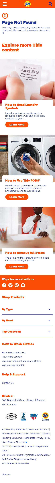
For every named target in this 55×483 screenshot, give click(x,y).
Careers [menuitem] (46, 433)
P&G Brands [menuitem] (8, 400)
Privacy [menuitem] (5, 438)
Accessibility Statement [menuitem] (14, 429)
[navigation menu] (5, 4)
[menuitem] (14, 352)
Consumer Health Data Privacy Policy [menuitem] (30, 438)
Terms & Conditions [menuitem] (38, 429)
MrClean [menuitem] (21, 400)
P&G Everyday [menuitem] (9, 404)
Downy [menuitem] (30, 400)
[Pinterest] (17, 285)
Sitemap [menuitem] (6, 474)
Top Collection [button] (11, 331)
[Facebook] (4, 285)
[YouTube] (23, 285)
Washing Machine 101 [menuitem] (13, 365)
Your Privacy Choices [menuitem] (13, 442)
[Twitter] (10, 285)
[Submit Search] (50, 4)
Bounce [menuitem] (40, 400)
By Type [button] (7, 309)
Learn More (16, 124)
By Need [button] (7, 320)
